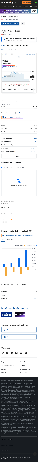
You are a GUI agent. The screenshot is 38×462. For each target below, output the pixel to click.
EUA (35, 298)
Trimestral (10, 239)
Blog (2, 362)
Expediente (23, 372)
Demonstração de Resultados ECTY (16, 231)
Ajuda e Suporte (25, 369)
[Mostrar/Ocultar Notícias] (12, 54)
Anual (3, 239)
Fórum (25, 45)
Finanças (18, 45)
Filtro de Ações (12, 7)
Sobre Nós (23, 362)
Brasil (20, 7)
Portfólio (3, 369)
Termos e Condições (6, 439)
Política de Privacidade (7, 445)
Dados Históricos (13, 50)
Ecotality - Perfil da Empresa (13, 284)
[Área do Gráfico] (6, 54)
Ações (4, 7)
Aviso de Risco (5, 450)
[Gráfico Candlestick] (3, 54)
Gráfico (10, 45)
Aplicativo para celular (7, 365)
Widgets (3, 372)
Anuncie (22, 365)
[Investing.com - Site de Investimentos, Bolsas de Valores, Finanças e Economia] (10, 2)
